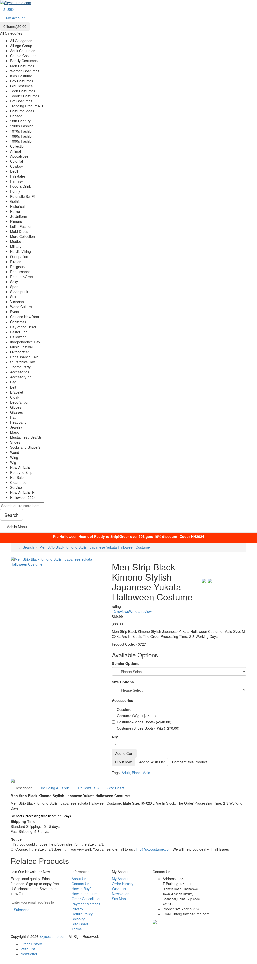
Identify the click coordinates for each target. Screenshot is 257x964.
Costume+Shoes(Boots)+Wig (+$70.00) (148, 728)
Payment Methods (86, 903)
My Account (121, 878)
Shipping (78, 918)
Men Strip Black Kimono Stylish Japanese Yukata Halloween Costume (94, 547)
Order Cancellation (86, 898)
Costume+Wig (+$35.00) (136, 715)
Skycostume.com (53, 936)
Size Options (123, 681)
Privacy (77, 908)
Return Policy (82, 913)
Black (136, 772)
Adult (126, 772)
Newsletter (120, 893)
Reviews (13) (88, 787)
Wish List (119, 888)
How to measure (85, 893)
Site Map (119, 898)
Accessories (122, 700)
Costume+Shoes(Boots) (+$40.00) (144, 721)
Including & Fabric (55, 787)
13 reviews (120, 611)
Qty (115, 736)
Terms (77, 928)
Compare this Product (189, 761)
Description (23, 787)
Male (146, 772)
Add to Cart (124, 753)
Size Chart (115, 787)
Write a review (140, 611)
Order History (122, 883)
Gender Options (125, 663)
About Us (79, 878)
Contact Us (80, 883)
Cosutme (124, 709)
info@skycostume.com (154, 849)
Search (28, 547)
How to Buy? (82, 888)
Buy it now (123, 761)
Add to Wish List (152, 761)
